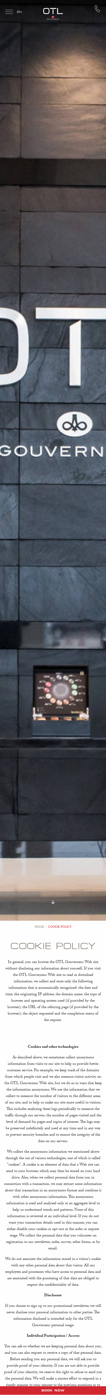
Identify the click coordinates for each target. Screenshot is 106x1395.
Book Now (53, 1390)
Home (39, 927)
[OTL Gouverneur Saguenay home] (53, 13)
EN (19, 11)
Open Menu (9, 12)
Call (97, 8)
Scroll (53, 902)
